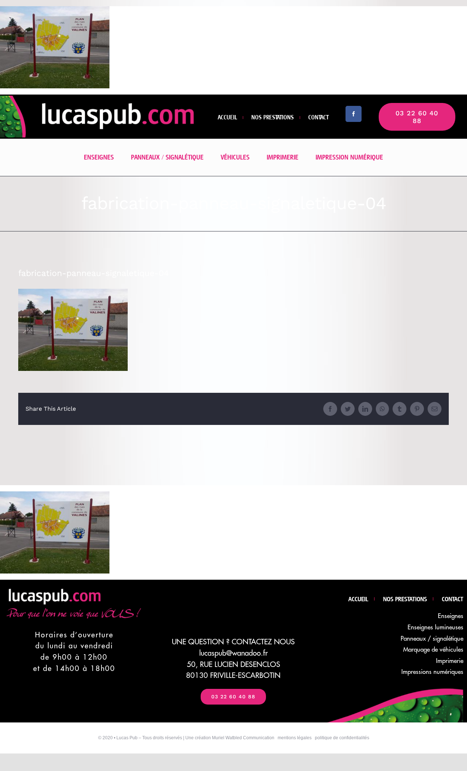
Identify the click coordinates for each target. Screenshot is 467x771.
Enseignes (450, 616)
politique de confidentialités (342, 737)
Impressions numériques (432, 672)
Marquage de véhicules (433, 650)
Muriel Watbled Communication (243, 737)
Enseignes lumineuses (435, 627)
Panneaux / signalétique (432, 639)
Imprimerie (449, 661)
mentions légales (295, 737)
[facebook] (354, 114)
